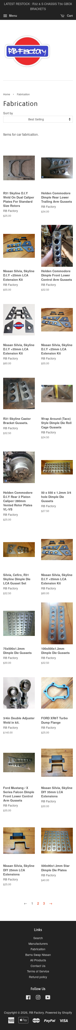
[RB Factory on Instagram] (38, 998)
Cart (69, 15)
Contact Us (38, 966)
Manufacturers (38, 943)
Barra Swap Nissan (38, 955)
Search (38, 938)
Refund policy (38, 977)
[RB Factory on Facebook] (28, 998)
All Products (38, 960)
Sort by (8, 113)
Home (6, 94)
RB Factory (36, 1012)
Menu (12, 15)
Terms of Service (38, 971)
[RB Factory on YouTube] (47, 998)
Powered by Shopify (58, 1012)
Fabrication (38, 949)
